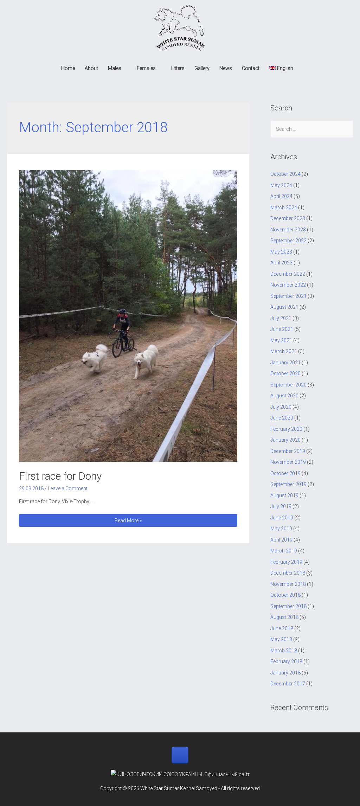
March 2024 (283, 207)
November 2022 (288, 285)
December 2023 (287, 218)
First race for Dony (60, 476)
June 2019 (281, 517)
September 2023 (288, 240)
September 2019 (288, 484)
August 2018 (284, 617)
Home (68, 68)
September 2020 (288, 385)
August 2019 (284, 495)
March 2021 (283, 351)
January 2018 (285, 673)
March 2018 (283, 650)
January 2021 (285, 362)
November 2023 (288, 229)
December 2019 (287, 451)
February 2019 (286, 562)
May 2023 (281, 252)
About (91, 68)
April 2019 (281, 540)
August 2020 (284, 395)
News (225, 68)
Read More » (128, 521)
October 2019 (285, 473)
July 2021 (280, 318)
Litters (178, 68)
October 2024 (285, 174)
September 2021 (288, 296)
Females (146, 68)
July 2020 (280, 407)
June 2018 (281, 628)
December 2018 (287, 573)
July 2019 (280, 506)
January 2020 (285, 440)
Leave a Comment (68, 488)
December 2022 (287, 274)
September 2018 (288, 606)
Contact (250, 68)
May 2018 (281, 639)
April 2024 (281, 196)
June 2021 (281, 329)
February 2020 (286, 429)
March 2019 (283, 551)
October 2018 (285, 595)
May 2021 (281, 340)
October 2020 (285, 373)
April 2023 (281, 263)
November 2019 (288, 462)
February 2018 (286, 661)
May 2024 (281, 185)
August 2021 (284, 307)
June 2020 (281, 418)
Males (114, 68)
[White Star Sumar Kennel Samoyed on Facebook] (180, 755)
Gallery (202, 68)
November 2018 (288, 584)
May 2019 (281, 528)
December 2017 (287, 683)
